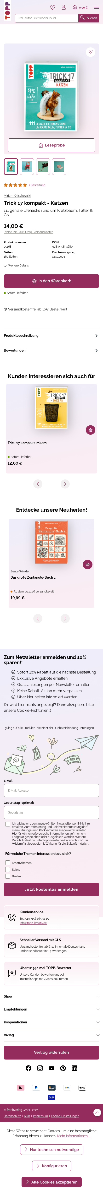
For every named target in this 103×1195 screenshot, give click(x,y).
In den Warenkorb (55, 281)
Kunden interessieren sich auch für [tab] (51, 376)
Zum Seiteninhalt (20, 5)
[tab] (51, 335)
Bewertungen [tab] (14, 350)
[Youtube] (51, 1068)
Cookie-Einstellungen (65, 1116)
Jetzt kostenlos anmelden (52, 889)
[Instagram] (40, 1068)
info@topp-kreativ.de (33, 923)
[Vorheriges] (37, 484)
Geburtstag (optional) (19, 802)
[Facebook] (28, 1068)
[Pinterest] (63, 1068)
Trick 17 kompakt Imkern (27, 443)
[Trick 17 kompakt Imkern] (51, 407)
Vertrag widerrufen (51, 1052)
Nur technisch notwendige (54, 1149)
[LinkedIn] (74, 1068)
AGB (27, 1116)
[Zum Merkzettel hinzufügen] (90, 52)
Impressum (40, 1116)
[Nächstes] (65, 484)
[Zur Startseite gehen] (7, 10)
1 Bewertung (37, 185)
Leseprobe (55, 145)
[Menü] (96, 7)
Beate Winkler (20, 571)
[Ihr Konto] (63, 7)
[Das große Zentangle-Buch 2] (51, 542)
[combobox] (47, 18)
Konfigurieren (54, 1166)
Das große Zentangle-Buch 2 (33, 577)
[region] (51, 109)
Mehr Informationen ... (74, 1136)
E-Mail (8, 780)
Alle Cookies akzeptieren (54, 1182)
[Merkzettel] (52, 7)
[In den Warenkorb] (90, 430)
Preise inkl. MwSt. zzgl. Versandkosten (28, 232)
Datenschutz (12, 1116)
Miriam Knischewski (17, 195)
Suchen (92, 18)
